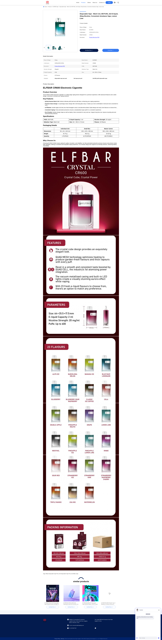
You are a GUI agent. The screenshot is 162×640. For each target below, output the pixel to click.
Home (77, 2)
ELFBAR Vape (55, 6)
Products (83, 2)
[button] (46, 595)
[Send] (159, 638)
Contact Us (102, 2)
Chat (109, 2)
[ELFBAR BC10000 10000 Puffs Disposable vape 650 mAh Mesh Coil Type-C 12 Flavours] (71, 593)
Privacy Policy (57, 638)
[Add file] (137, 638)
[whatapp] (96, 628)
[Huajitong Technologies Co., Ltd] (47, 2)
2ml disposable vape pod (65, 573)
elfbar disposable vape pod (52, 573)
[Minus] (159, 610)
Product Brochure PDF (94, 37)
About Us (95, 2)
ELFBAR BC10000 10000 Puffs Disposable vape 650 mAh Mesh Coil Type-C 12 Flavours (70, 603)
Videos (89, 2)
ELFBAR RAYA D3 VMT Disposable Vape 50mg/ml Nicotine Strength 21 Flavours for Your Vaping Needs (52, 603)
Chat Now (110, 50)
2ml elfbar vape (74, 573)
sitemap (62, 638)
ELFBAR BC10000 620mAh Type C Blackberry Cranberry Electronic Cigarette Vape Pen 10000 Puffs (108, 603)
